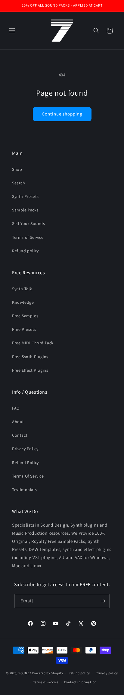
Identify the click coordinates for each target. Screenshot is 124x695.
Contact (19, 435)
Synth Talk (22, 288)
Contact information (80, 682)
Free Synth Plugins (30, 356)
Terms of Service (28, 237)
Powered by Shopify (47, 673)
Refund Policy (25, 462)
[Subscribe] (103, 601)
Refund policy (25, 251)
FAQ (16, 408)
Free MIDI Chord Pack (33, 343)
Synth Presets (25, 196)
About (18, 421)
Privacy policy (107, 673)
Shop (17, 169)
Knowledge (23, 302)
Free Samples (25, 315)
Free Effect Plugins (30, 370)
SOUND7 (24, 673)
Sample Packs (25, 210)
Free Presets (24, 329)
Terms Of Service (28, 476)
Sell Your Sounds (28, 223)
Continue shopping (62, 114)
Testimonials (24, 489)
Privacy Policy (25, 448)
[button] (12, 30)
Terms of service (45, 682)
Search (18, 183)
